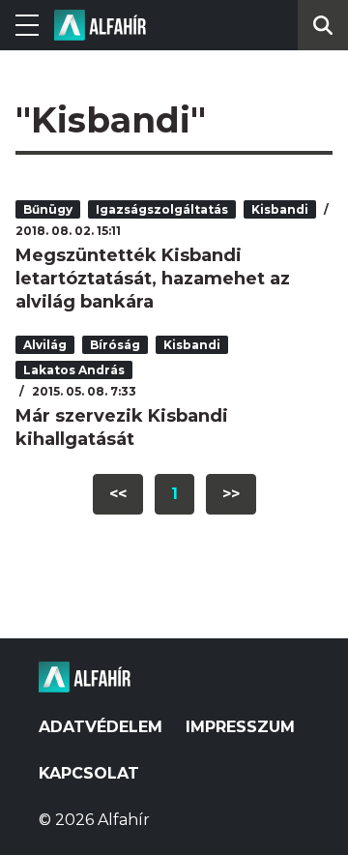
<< (118, 494)
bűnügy (47, 209)
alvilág (45, 345)
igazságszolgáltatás (162, 209)
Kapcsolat (89, 773)
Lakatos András (74, 370)
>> (231, 494)
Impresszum (240, 727)
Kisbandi (279, 209)
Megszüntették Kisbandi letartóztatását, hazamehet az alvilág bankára (152, 278)
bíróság (115, 345)
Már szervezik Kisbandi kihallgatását (121, 427)
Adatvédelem (100, 727)
